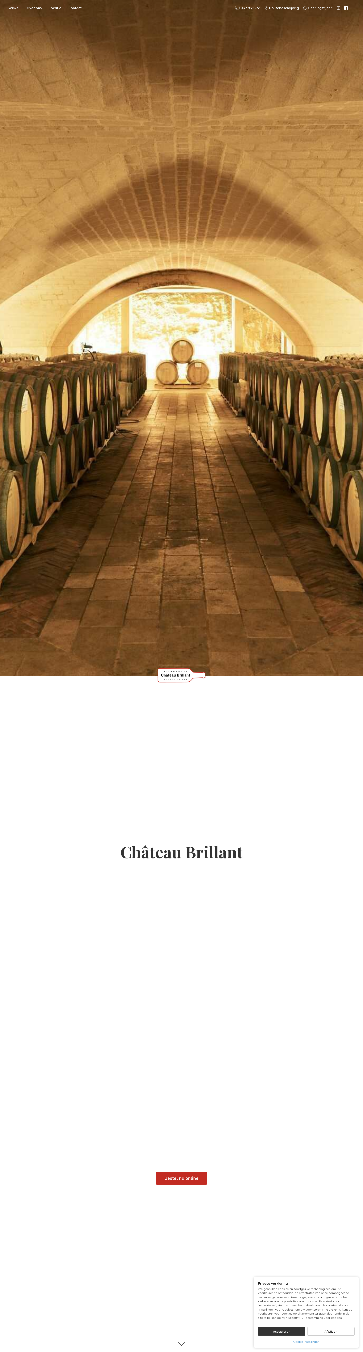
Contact (75, 8)
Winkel (14, 8)
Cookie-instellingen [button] (306, 1342)
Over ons (34, 8)
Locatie (55, 8)
